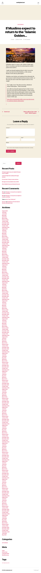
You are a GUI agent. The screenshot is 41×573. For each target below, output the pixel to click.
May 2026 (4, 215)
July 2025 (4, 230)
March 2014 (4, 432)
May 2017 (4, 375)
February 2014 (5, 434)
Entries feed (4, 552)
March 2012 (4, 468)
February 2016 (5, 398)
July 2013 (4, 444)
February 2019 (5, 344)
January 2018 (5, 363)
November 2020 (5, 314)
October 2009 (5, 512)
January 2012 (5, 471)
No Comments (27, 39)
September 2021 (5, 299)
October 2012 (5, 458)
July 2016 (4, 390)
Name (7, 137)
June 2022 (4, 285)
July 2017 (4, 372)
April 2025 (4, 234)
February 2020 (5, 327)
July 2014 (4, 426)
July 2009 (4, 516)
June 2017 (4, 374)
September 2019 (5, 335)
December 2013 (5, 437)
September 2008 (5, 531)
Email (22, 137)
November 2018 (5, 348)
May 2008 (4, 534)
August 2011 (4, 479)
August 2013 (5, 443)
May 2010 (4, 501)
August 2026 (5, 210)
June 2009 (4, 518)
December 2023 (5, 258)
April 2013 (4, 449)
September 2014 (5, 423)
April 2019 (4, 341)
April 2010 (4, 503)
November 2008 (5, 528)
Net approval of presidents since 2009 (10, 181)
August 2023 (5, 264)
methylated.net (20, 2)
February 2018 (5, 362)
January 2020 (5, 329)
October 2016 (5, 386)
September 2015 (5, 405)
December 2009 (5, 509)
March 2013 (4, 450)
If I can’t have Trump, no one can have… (10, 179)
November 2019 (5, 332)
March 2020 (4, 326)
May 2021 (4, 305)
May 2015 (4, 411)
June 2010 (4, 500)
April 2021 (4, 306)
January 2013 (5, 453)
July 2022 (4, 284)
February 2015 (5, 416)
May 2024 (4, 251)
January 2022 (5, 293)
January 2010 (5, 507)
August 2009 (5, 515)
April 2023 (4, 270)
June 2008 (4, 533)
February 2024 (5, 255)
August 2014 (5, 425)
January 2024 (5, 257)
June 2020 (4, 321)
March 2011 (4, 486)
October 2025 (5, 225)
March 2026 (4, 218)
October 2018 (5, 350)
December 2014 (5, 419)
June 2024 (4, 249)
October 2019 (5, 333)
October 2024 (5, 243)
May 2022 (4, 287)
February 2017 (5, 380)
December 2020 (5, 312)
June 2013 (4, 446)
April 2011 (4, 485)
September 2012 (5, 459)
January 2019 (5, 345)
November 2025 (5, 224)
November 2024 (5, 242)
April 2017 (4, 377)
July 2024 (4, 248)
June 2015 (4, 410)
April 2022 (4, 288)
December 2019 (5, 330)
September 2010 (5, 495)
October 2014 (5, 422)
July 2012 (4, 462)
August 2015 (5, 407)
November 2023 (5, 260)
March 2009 (4, 522)
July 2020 (4, 320)
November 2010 (5, 492)
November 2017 (5, 366)
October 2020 (5, 315)
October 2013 (5, 440)
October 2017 (5, 368)
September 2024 (5, 245)
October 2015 (5, 404)
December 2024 (5, 240)
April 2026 (4, 216)
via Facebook (21, 24)
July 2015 (4, 408)
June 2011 (4, 482)
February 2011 (5, 488)
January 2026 (5, 221)
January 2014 (5, 435)
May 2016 (4, 393)
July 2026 (4, 212)
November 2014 (5, 420)
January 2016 (5, 399)
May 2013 (4, 447)
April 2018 (4, 359)
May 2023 (4, 269)
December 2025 (5, 222)
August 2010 (5, 497)
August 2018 (5, 353)
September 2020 (5, 317)
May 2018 (4, 357)
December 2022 (5, 276)
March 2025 (4, 236)
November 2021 (5, 296)
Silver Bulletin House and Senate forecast (11, 184)
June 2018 (4, 356)
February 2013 (5, 452)
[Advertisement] (20, 12)
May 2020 (4, 323)
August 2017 (4, 371)
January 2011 (5, 489)
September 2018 (5, 351)
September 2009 (5, 513)
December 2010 (5, 491)
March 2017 (4, 378)
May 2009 (4, 519)
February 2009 (5, 524)
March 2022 (4, 290)
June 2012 (4, 464)
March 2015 (4, 414)
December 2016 (5, 383)
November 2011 (5, 474)
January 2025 (5, 239)
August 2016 (5, 389)
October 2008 (5, 530)
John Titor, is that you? (11, 199)
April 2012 (4, 467)
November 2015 (5, 402)
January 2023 (5, 275)
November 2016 (5, 384)
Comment (8, 127)
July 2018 (4, 354)
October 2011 (5, 476)
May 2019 (4, 339)
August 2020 (5, 318)
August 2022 (5, 282)
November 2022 (5, 278)
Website (7, 142)
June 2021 (4, 303)
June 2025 (4, 231)
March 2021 (4, 308)
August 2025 (5, 228)
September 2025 (5, 227)
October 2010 (5, 494)
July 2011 (4, 480)
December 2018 (5, 347)
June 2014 (4, 428)
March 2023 (4, 272)
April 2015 (4, 413)
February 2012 (5, 470)
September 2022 (5, 281)
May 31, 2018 (19, 39)
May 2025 (4, 233)
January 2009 (5, 525)
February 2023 (5, 273)
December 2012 (5, 455)
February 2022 (5, 291)
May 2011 (4, 483)
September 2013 (5, 441)
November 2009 (5, 510)
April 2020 (4, 324)
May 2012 (4, 465)
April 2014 (4, 431)
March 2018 (4, 360)
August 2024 (5, 246)
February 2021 (5, 309)
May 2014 (4, 429)
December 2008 (5, 527)
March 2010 (4, 504)
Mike (3, 191)
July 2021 (4, 302)
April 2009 (4, 521)
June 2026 (4, 213)
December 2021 (5, 294)
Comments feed (5, 553)
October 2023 (5, 261)
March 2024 (4, 254)
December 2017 (5, 365)
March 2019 (4, 342)
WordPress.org (5, 555)
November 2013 (5, 438)
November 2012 (5, 456)
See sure (4, 201)
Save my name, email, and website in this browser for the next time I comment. (20, 147)
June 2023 (4, 267)
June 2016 (4, 392)
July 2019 (4, 338)
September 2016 (5, 387)
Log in (3, 550)
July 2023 (4, 266)
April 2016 (4, 395)
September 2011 (5, 477)
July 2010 (4, 498)
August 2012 (4, 461)
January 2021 (5, 311)
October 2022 (5, 279)
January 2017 (5, 381)
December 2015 (5, 401)
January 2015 (5, 417)
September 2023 (5, 263)
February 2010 (5, 506)
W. (13, 39)
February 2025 (5, 237)
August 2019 (5, 336)
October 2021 (5, 297)
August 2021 (4, 300)
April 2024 (4, 252)
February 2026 (5, 219)
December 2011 (5, 473)
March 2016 (4, 396)
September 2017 (5, 369)
